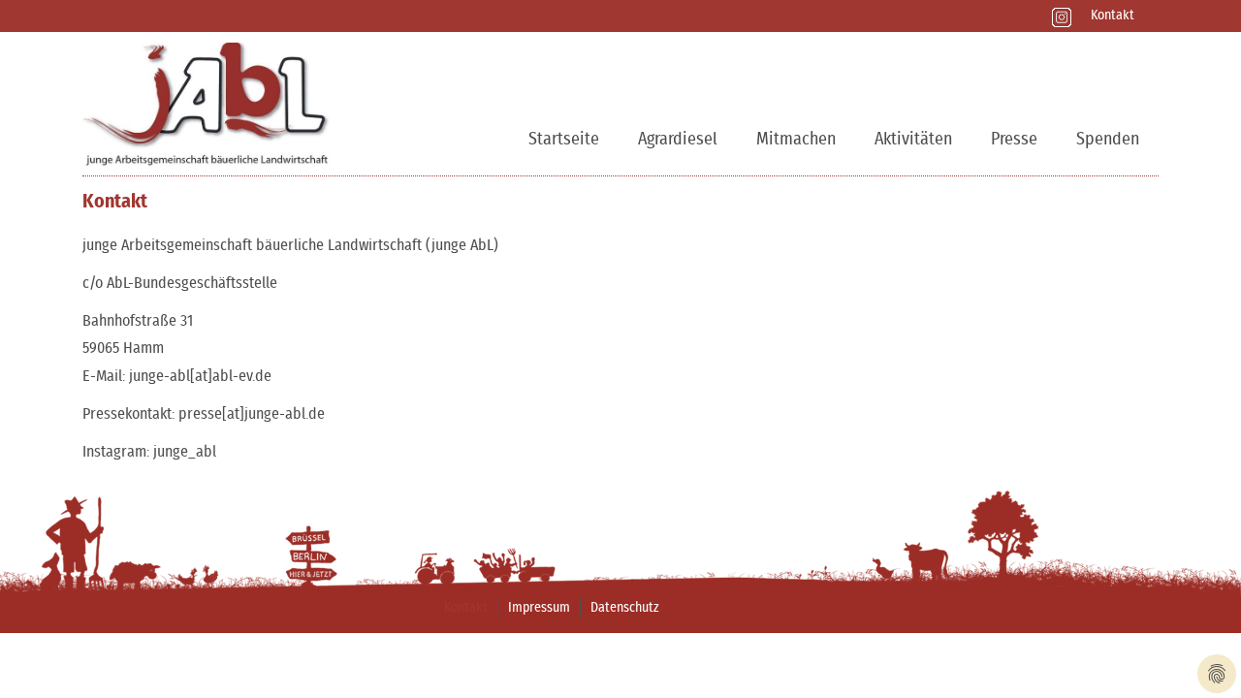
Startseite (563, 139)
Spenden (1107, 139)
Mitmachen (796, 139)
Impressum (539, 608)
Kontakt (1112, 15)
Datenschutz (624, 608)
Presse (1014, 139)
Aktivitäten (913, 139)
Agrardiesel (677, 139)
